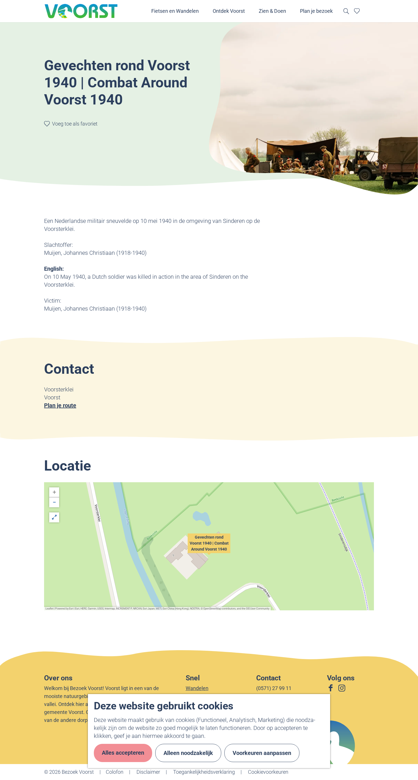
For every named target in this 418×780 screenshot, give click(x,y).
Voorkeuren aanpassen (262, 753)
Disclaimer (148, 772)
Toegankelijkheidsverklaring (204, 772)
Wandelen (197, 688)
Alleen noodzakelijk (188, 753)
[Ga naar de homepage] (81, 11)
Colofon (114, 772)
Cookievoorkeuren (268, 772)
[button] (209, 546)
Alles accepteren (123, 752)
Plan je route (60, 405)
